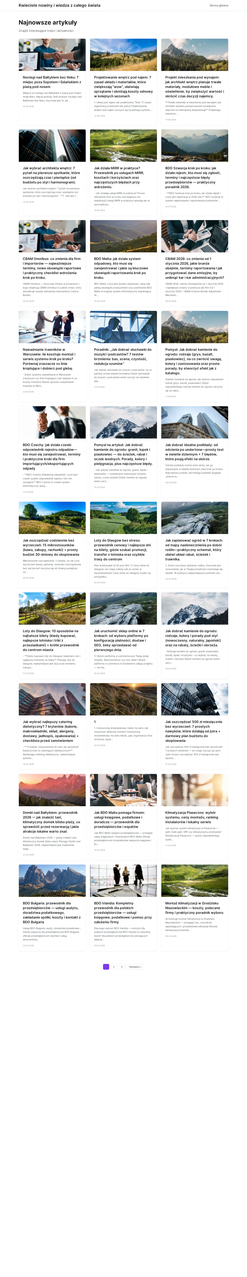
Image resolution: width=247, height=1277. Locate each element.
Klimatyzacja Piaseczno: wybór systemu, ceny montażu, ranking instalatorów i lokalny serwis (191, 817)
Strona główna (219, 5)
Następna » (135, 966)
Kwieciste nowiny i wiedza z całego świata (59, 5)
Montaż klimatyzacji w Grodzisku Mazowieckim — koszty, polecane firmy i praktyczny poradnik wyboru (194, 908)
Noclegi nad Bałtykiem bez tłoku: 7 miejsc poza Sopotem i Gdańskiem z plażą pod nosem (52, 82)
